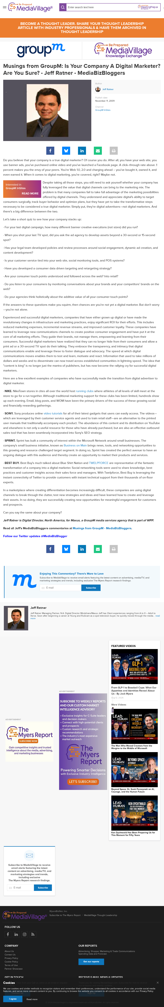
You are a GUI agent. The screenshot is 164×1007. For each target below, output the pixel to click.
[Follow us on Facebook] (8, 934)
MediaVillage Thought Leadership (100, 915)
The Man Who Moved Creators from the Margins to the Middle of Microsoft (131, 747)
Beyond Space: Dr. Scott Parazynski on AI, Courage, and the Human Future (133, 790)
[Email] (98, 151)
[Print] (114, 151)
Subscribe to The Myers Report (65, 915)
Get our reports (91, 961)
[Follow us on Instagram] (24, 934)
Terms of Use (11, 965)
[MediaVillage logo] (24, 915)
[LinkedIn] (82, 151)
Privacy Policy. (147, 991)
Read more (32, 999)
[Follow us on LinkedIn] (16, 934)
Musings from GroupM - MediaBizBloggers (102, 528)
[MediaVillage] (30, 7)
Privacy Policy (11, 958)
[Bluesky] (66, 151)
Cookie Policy (11, 961)
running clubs (85, 391)
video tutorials (53, 413)
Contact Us (10, 954)
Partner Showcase (14, 968)
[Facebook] (50, 151)
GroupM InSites (103, 110)
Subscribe (91, 587)
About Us (9, 951)
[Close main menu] (158, 983)
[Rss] (33, 934)
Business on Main (75, 445)
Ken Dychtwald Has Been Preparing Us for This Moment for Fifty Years (133, 834)
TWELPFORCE (98, 463)
